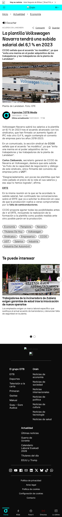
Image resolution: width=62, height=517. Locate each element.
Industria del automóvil (17, 246)
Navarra (41, 226)
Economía (9, 226)
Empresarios (28, 236)
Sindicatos (10, 236)
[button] (59, 279)
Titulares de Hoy (13, 231)
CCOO (43, 236)
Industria (33, 241)
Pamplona (25, 226)
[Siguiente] (55, 2)
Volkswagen (34, 231)
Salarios (19, 241)
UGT (6, 241)
